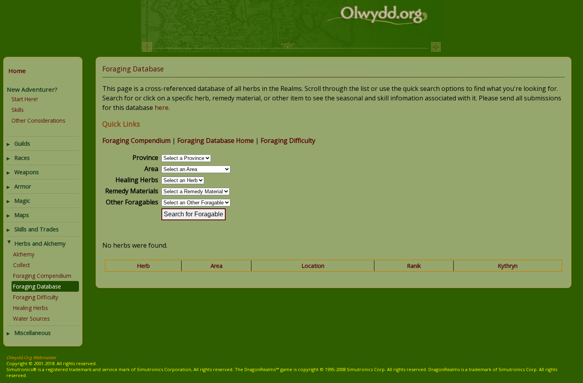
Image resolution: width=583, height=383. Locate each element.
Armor (22, 186)
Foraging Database (37, 286)
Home (17, 71)
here (162, 107)
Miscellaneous (32, 333)
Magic (22, 200)
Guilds (22, 143)
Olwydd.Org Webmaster (31, 357)
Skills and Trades (36, 229)
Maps (21, 215)
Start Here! (25, 99)
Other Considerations (38, 120)
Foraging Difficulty (35, 297)
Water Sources (31, 318)
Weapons (26, 172)
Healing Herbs (30, 308)
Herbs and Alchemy (39, 243)
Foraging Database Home (215, 140)
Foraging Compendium (42, 275)
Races (22, 158)
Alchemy (24, 254)
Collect (21, 265)
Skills (18, 110)
